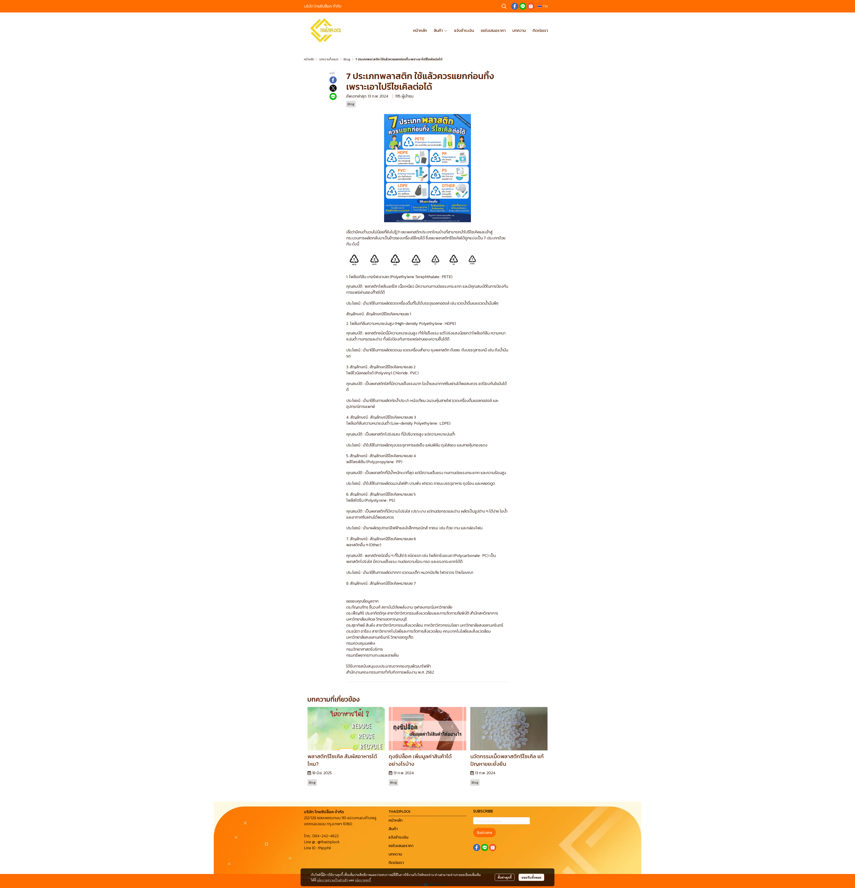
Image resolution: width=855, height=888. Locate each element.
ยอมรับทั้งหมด (531, 877)
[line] (522, 6)
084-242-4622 (325, 836)
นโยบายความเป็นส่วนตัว (332, 880)
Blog (347, 59)
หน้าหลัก (309, 59)
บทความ (395, 854)
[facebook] (514, 6)
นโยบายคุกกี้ (363, 880)
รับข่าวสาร (484, 832)
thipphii (324, 848)
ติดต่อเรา (396, 862)
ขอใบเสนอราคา (401, 846)
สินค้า (393, 829)
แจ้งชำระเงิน (398, 837)
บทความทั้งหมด (328, 59)
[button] (504, 6)
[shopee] (530, 6)
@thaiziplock (329, 842)
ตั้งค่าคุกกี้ (505, 877)
